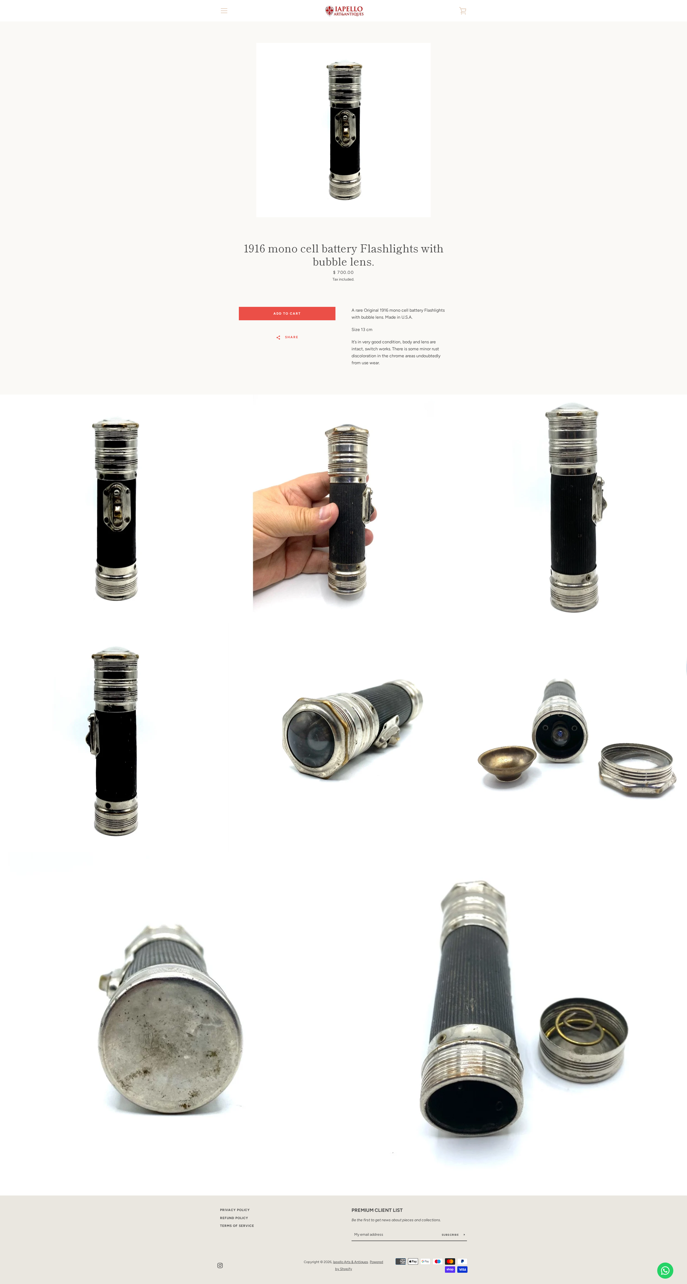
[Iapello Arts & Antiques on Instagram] (220, 1265)
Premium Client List (377, 1210)
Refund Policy (234, 1218)
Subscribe (451, 1235)
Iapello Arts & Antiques (350, 1262)
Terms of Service (237, 1226)
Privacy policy (235, 1210)
